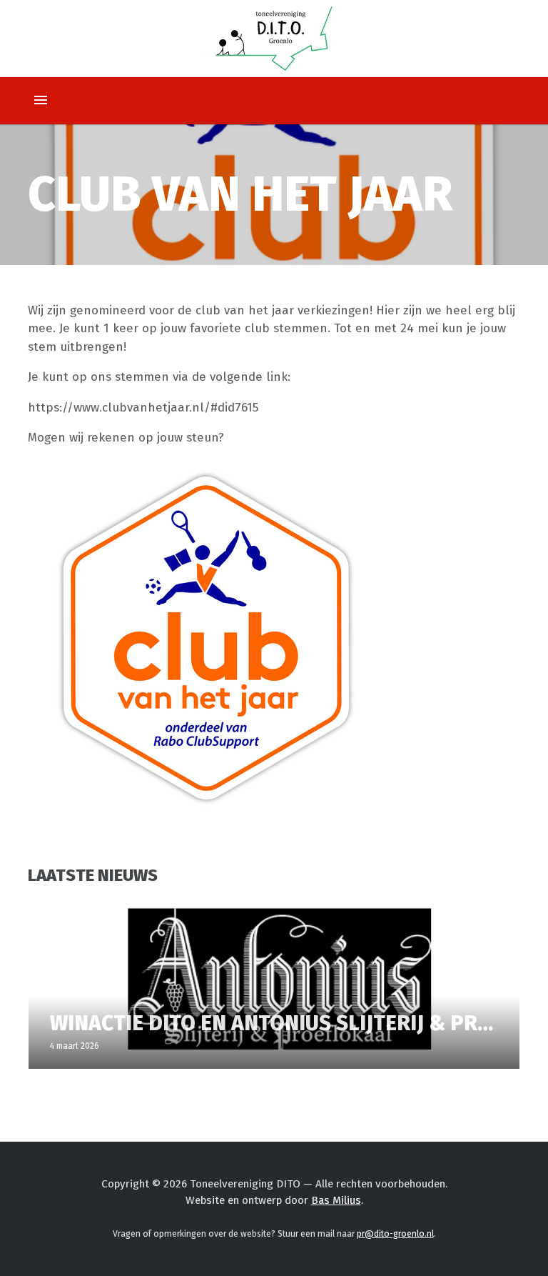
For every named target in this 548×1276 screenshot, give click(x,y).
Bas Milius (336, 1200)
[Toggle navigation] (40, 100)
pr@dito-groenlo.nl (395, 1234)
